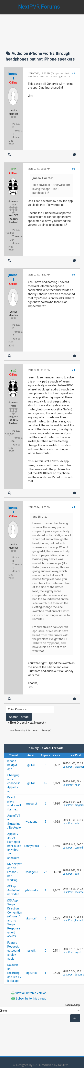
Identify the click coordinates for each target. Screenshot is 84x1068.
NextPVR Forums (39, 6)
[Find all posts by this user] (9, 155)
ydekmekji (31, 890)
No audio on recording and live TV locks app (14, 972)
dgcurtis (31, 972)
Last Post (68, 766)
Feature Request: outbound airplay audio (13, 950)
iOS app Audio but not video (13, 890)
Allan (77, 785)
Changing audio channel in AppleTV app (13, 783)
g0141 (31, 765)
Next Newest (36, 722)
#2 (73, 169)
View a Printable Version (30, 993)
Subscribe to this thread (31, 998)
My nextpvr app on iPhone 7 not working (14, 872)
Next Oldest (18, 722)
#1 (73, 73)
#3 (73, 274)
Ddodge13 (31, 872)
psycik (31, 950)
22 (45, 872)
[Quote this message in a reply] (74, 155)
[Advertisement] (42, 28)
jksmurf (31, 918)
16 (45, 783)
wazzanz (31, 821)
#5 (73, 507)
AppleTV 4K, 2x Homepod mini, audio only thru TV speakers (14, 846)
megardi (31, 803)
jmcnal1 (64, 76)
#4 (73, 370)
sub (77, 823)
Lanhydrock (31, 846)
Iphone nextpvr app (12, 764)
